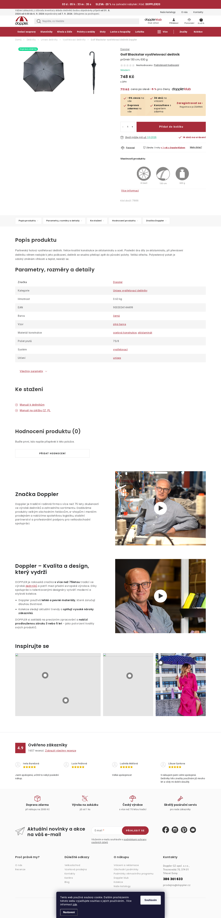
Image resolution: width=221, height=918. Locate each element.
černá (116, 315)
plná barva (119, 324)
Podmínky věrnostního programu (134, 873)
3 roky (157, 147)
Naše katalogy (168, 12)
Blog (67, 882)
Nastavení (69, 912)
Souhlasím (150, 900)
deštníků (31, 586)
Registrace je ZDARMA (190, 105)
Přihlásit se (135, 830)
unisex (117, 357)
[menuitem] (26, 32)
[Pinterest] (184, 830)
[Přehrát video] (160, 508)
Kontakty (198, 12)
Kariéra (69, 878)
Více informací (130, 190)
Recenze (20, 869)
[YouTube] (193, 830)
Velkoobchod (72, 865)
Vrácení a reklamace (126, 865)
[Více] (162, 32)
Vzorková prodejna (76, 869)
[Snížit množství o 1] (123, 127)
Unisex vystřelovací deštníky (130, 290)
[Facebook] (165, 829)
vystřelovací (120, 349)
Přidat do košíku (171, 126)
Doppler (125, 49)
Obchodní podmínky (126, 869)
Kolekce (118, 882)
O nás (184, 12)
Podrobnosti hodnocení (166, 65)
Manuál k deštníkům (32, 404)
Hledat (38, 21)
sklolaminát (145, 332)
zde (75, 904)
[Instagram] (175, 829)
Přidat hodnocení (52, 453)
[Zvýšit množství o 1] (132, 127)
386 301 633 (173, 879)
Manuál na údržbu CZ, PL (35, 410)
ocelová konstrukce (125, 332)
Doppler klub (121, 878)
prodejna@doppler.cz (177, 885)
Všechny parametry (31, 371)
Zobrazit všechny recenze (60, 750)
